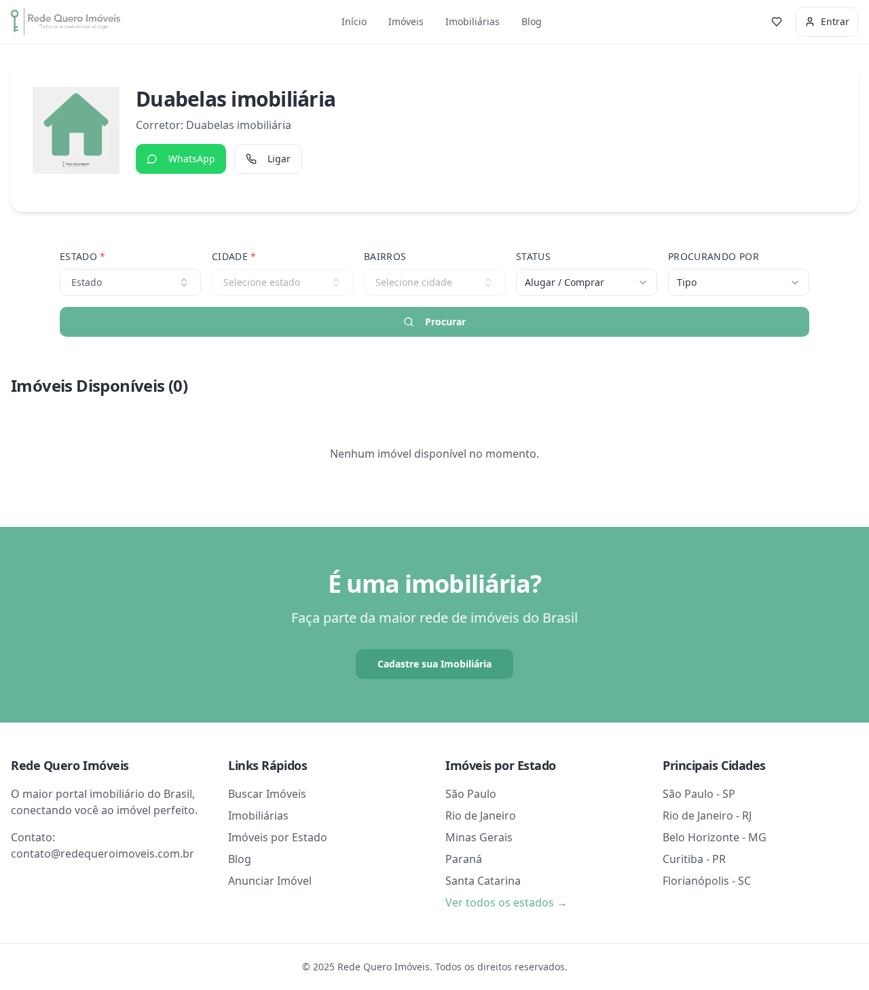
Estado (83, 256)
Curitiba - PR (694, 858)
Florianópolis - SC (707, 880)
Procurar (445, 321)
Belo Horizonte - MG (714, 837)
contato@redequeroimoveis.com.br (102, 853)
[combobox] (586, 282)
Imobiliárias (472, 21)
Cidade (234, 256)
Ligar (279, 158)
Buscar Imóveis (267, 793)
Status (533, 256)
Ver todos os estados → (506, 902)
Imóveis (406, 21)
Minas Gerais (479, 837)
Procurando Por (713, 256)
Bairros (385, 256)
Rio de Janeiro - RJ (707, 815)
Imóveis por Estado (277, 837)
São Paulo (470, 793)
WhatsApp (191, 158)
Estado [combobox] (86, 282)
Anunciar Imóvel (270, 880)
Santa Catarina (483, 880)
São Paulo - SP (699, 793)
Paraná (463, 858)
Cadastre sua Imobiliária (434, 663)
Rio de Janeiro (480, 815)
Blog (531, 21)
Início (354, 21)
